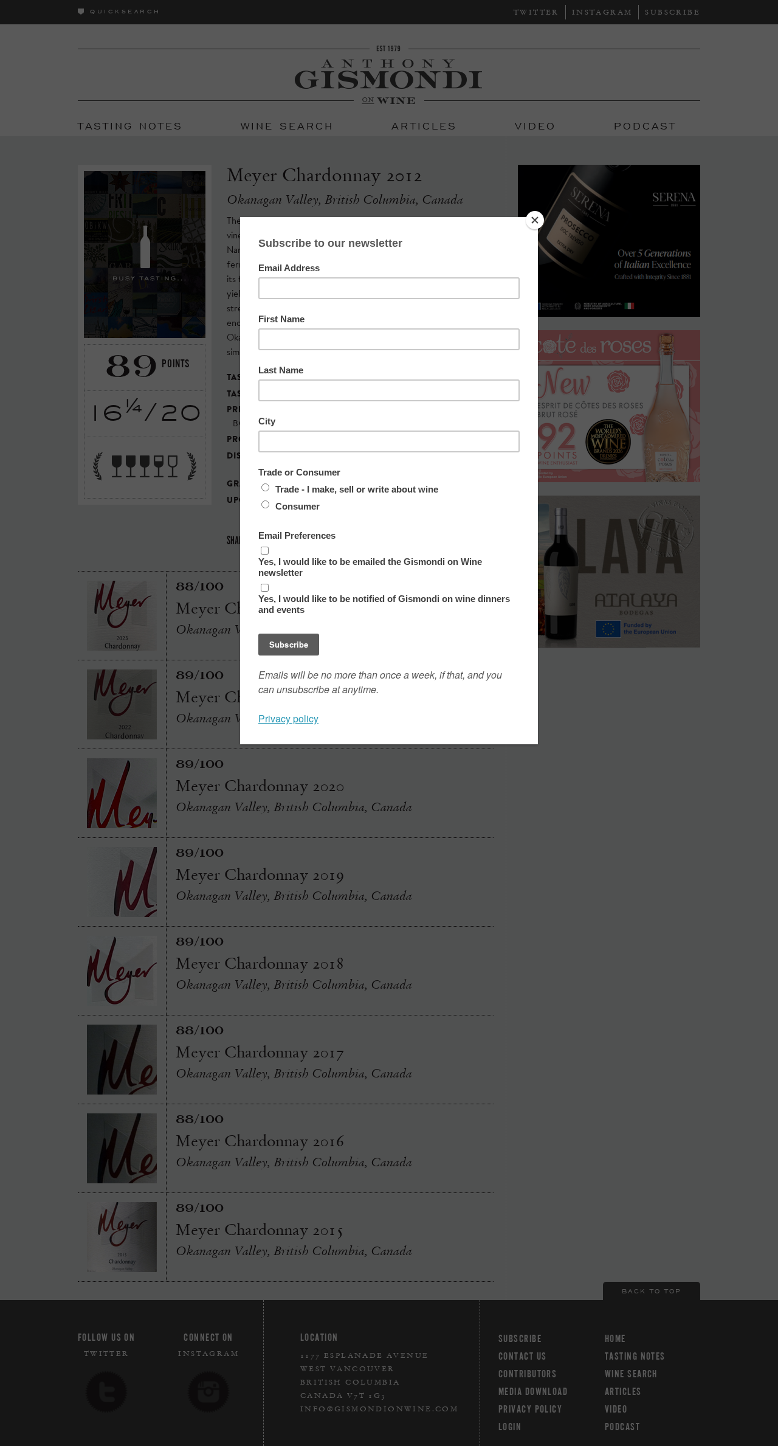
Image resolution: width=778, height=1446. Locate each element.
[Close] (535, 220)
